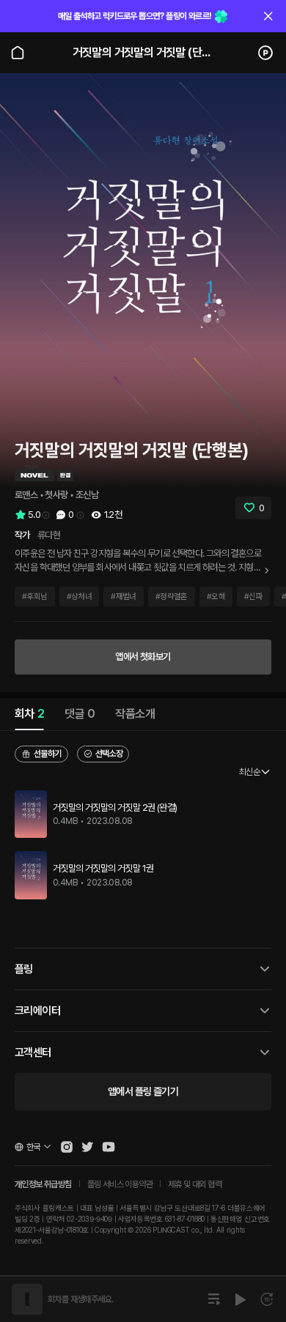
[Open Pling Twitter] (87, 1147)
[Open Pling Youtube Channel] (108, 1147)
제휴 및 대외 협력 (194, 1184)
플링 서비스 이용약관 (120, 1184)
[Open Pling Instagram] (67, 1147)
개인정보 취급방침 (43, 1184)
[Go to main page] (17, 52)
